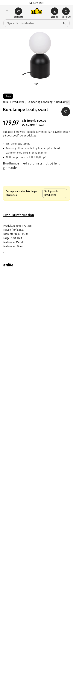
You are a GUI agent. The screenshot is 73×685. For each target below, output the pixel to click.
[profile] (54, 11)
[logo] (36, 11)
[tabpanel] (36, 239)
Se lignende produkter (51, 193)
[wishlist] (18, 11)
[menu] (7, 11)
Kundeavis (38, 2)
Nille (6, 102)
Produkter (18, 102)
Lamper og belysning (40, 102)
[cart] (66, 11)
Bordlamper (63, 102)
